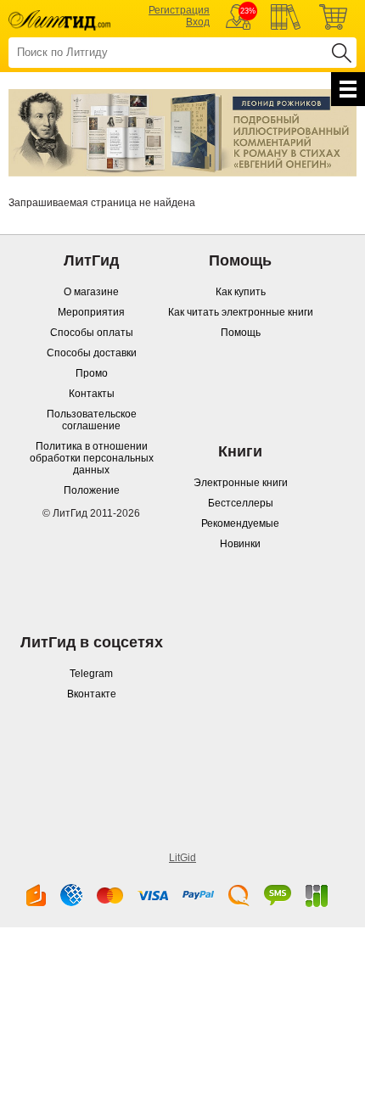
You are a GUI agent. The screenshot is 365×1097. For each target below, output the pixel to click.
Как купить (241, 292)
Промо (92, 373)
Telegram (91, 674)
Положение (92, 490)
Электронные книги (241, 483)
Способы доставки (92, 353)
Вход (198, 22)
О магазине (91, 292)
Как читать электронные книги (240, 312)
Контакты (92, 394)
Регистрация (179, 10)
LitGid (182, 858)
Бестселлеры (240, 503)
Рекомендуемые (240, 523)
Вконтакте (91, 694)
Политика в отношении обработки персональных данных (92, 458)
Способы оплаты (91, 333)
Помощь (241, 333)
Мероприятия (91, 312)
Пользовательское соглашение (92, 420)
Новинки (240, 544)
